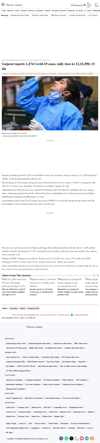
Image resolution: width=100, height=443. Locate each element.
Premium (10, 10)
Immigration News (76, 407)
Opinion (47, 10)
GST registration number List (17, 428)
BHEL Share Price (36, 348)
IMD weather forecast (58, 15)
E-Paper (24, 10)
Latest (17, 10)
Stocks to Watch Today (30, 357)
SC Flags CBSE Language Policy (18, 370)
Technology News (40, 412)
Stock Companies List (14, 398)
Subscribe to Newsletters (34, 398)
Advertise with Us (59, 428)
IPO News (47, 407)
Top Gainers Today (69, 361)
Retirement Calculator (14, 384)
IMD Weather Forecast (35, 361)
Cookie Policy (53, 423)
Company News (23, 407)
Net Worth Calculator (52, 380)
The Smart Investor (58, 10)
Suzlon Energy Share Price (16, 343)
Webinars (71, 10)
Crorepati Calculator (33, 380)
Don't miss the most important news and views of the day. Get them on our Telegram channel (50, 314)
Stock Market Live (13, 357)
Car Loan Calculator (33, 384)
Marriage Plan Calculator (15, 389)
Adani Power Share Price (62, 343)
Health (8, 60)
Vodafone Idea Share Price (74, 348)
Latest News (10, 407)
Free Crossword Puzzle (71, 398)
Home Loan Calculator (51, 384)
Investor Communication (80, 423)
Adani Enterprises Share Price (39, 343)
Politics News (47, 416)
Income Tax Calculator (14, 380)
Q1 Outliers (10, 366)
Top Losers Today (53, 361)
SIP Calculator (81, 380)
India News (36, 416)
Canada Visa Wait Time (77, 15)
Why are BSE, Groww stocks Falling (73, 366)
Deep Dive (82, 361)
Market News (36, 407)
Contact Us (46, 428)
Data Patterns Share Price (47, 366)
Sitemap (71, 428)
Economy (79, 10)
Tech (89, 11)
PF (85, 10)
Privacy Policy (40, 423)
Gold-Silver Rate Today (50, 357)
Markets (31, 10)
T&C (30, 423)
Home (4, 10)
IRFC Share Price (81, 343)
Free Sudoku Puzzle (52, 398)
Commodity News (60, 407)
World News (53, 412)
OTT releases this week (70, 357)
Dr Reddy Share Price (54, 348)
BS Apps (9, 432)
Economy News (23, 416)
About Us (22, 423)
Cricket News (11, 412)
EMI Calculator (68, 380)
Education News (79, 412)
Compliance (35, 428)
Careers (89, 428)
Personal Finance (24, 412)
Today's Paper (11, 423)
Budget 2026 (59, 416)
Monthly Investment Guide (20, 15)
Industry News (65, 412)
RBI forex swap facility (40, 15)
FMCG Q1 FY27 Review (26, 366)
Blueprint (39, 10)
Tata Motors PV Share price (16, 348)
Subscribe (80, 428)
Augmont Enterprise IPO (15, 361)
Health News (10, 416)
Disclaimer (65, 423)
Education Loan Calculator (73, 384)
